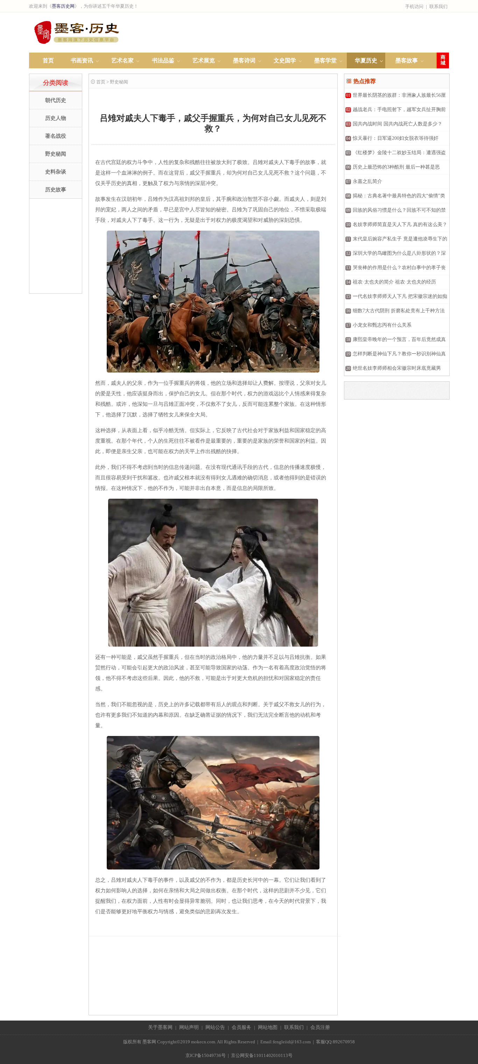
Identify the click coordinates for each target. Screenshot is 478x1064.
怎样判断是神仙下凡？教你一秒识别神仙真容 (395, 356)
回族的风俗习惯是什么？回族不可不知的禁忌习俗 (395, 212)
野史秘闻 (55, 154)
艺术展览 (203, 60)
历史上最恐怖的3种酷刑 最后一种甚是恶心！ (392, 169)
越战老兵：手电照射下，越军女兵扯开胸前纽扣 (395, 112)
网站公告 (215, 1027)
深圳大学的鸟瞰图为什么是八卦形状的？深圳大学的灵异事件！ (395, 256)
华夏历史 (366, 60)
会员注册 (320, 1027)
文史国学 (285, 60)
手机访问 (414, 6)
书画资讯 (82, 60)
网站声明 (189, 1027)
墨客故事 (406, 60)
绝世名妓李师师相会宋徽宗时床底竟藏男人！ (392, 371)
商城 (443, 60)
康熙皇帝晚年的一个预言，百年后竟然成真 (396, 339)
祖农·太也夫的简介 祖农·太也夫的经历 (391, 282)
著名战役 (55, 136)
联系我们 (438, 6)
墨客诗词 (244, 60)
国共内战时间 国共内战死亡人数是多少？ (394, 124)
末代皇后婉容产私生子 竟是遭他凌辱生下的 (396, 238)
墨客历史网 (63, 6)
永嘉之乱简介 (364, 181)
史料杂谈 (55, 172)
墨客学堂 (325, 60)
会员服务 (241, 1027)
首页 (48, 60)
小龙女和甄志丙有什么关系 (379, 325)
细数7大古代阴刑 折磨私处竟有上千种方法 (395, 310)
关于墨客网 (160, 1027)
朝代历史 (55, 100)
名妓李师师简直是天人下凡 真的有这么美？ (396, 224)
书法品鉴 (163, 60)
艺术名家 (122, 60)
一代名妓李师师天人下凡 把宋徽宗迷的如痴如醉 (395, 299)
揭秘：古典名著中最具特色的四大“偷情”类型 (394, 198)
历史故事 (55, 189)
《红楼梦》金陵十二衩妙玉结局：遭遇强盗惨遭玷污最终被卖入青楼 (395, 155)
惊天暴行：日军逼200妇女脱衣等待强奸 (392, 138)
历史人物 (55, 118)
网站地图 (267, 1027)
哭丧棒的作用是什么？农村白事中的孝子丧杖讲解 (395, 270)
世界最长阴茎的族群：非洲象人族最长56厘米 (395, 98)
